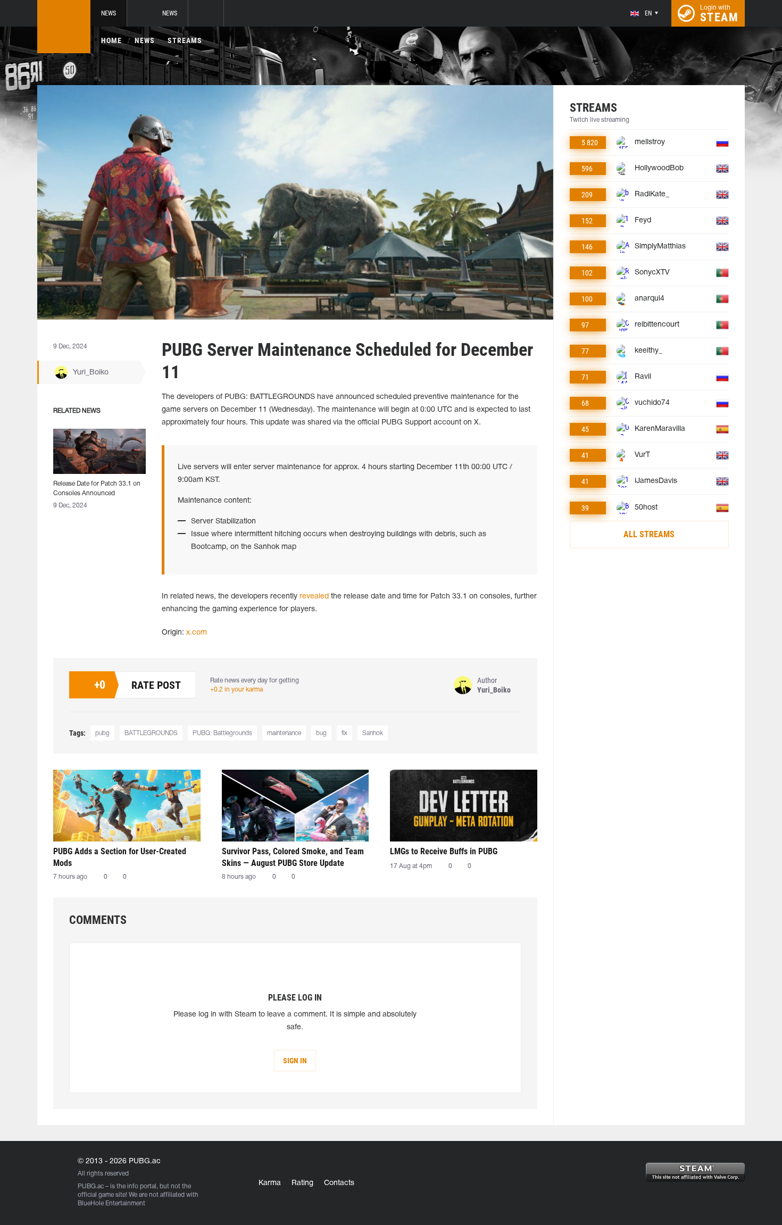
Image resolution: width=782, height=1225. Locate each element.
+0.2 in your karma (236, 690)
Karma (270, 1183)
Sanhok (372, 733)
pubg (102, 733)
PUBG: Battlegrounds (222, 733)
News (108, 13)
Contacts (339, 1183)
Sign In (295, 1060)
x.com (196, 632)
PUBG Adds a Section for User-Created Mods (119, 857)
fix (344, 733)
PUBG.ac (91, 1186)
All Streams (649, 534)
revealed (314, 596)
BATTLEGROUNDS (151, 733)
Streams (185, 40)
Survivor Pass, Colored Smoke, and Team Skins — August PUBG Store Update (293, 857)
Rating (302, 1183)
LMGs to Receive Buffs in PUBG (443, 851)
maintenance (284, 733)
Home (111, 40)
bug (321, 733)
